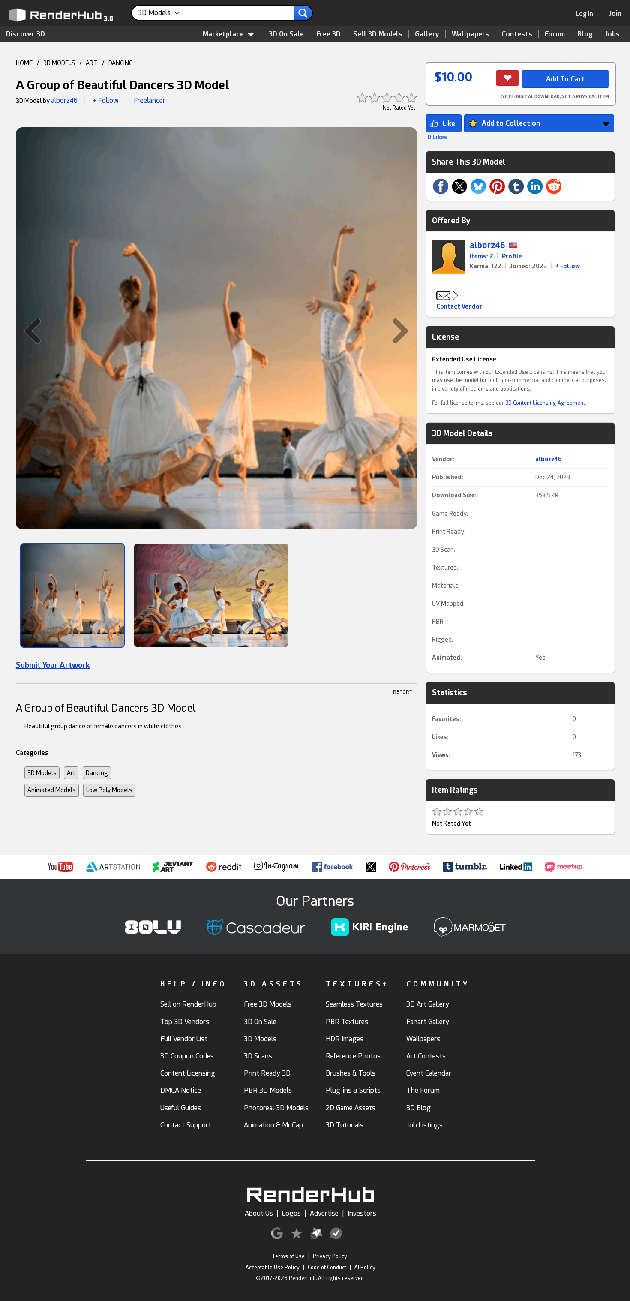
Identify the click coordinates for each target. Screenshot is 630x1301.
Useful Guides (180, 1108)
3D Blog (418, 1108)
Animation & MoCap (273, 1125)
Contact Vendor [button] (459, 306)
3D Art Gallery (427, 1004)
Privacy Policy (330, 1256)
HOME (24, 63)
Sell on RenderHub (188, 1004)
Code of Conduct (327, 1268)
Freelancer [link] (149, 100)
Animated (446, 657)
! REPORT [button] (401, 692)
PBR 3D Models (268, 1090)
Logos (291, 1213)
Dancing (97, 772)
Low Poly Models (109, 790)
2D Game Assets (350, 1108)
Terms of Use (288, 1256)
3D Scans (258, 1056)
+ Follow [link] (567, 266)
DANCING (120, 63)
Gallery (427, 34)
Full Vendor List (183, 1039)
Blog (585, 34)
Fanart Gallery (427, 1022)
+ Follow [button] (106, 100)
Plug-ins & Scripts (353, 1090)
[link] (587, 13)
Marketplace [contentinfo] (223, 34)
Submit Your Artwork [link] (53, 665)
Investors (362, 1213)
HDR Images (344, 1039)
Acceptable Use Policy (273, 1268)
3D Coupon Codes (187, 1056)
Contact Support (185, 1125)
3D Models (42, 772)
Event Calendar (428, 1073)
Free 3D (328, 34)
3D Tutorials (344, 1125)
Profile (512, 256)
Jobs (612, 34)
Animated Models (51, 790)
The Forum (423, 1090)
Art (71, 772)
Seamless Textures (354, 1004)
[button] (28, 330)
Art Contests (426, 1056)
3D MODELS (59, 63)
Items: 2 (481, 256)
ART (92, 63)
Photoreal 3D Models (276, 1108)
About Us (259, 1213)
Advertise (324, 1213)
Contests (516, 34)
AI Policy (364, 1268)
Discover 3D (25, 34)
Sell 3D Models (377, 34)
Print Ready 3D (267, 1073)
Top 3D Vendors (184, 1022)
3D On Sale (286, 34)
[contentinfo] (162, 13)
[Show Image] (72, 595)
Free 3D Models (267, 1004)
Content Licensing (187, 1073)
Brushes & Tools (350, 1073)
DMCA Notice (180, 1090)
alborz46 (64, 100)
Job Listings (424, 1125)
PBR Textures (347, 1022)
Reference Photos (353, 1056)
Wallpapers (470, 34)
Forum (555, 34)
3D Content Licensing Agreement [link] (545, 403)
